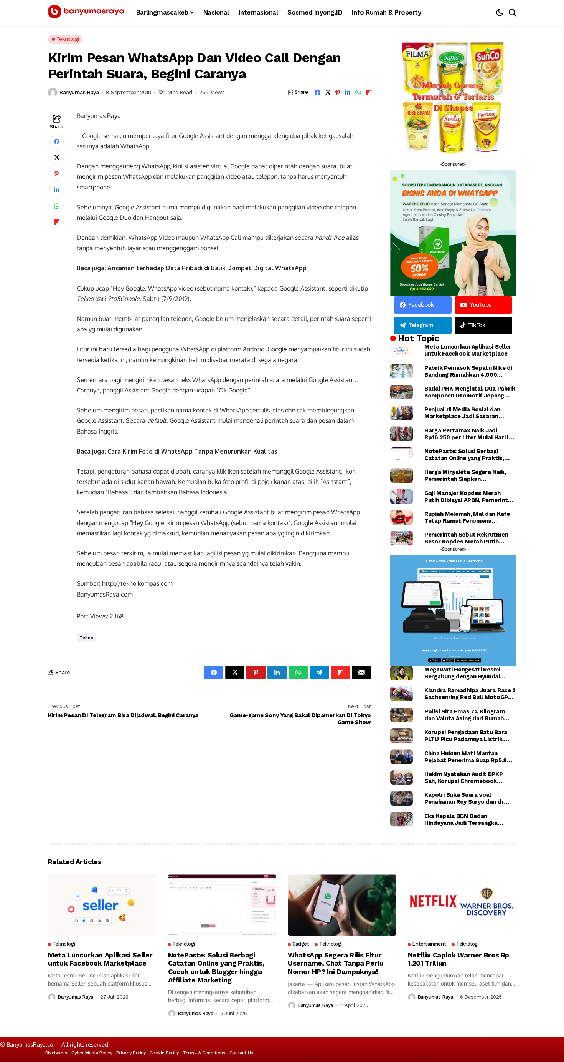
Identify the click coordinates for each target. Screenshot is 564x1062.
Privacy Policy (131, 1052)
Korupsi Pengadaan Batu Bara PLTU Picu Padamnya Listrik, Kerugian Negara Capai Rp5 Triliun (465, 736)
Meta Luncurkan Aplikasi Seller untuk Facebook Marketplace (467, 350)
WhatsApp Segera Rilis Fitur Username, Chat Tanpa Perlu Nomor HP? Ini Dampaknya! (336, 963)
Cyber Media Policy (91, 1052)
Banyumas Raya (79, 92)
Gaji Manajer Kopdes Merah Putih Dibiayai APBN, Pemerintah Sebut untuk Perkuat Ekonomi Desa (469, 497)
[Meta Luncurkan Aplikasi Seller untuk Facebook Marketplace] (401, 350)
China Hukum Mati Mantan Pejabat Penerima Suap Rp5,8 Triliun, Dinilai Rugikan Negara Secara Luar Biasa (465, 757)
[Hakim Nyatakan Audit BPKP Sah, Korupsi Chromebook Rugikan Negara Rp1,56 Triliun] (401, 777)
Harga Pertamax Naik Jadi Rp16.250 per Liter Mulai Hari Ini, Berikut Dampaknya (469, 434)
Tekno (86, 637)
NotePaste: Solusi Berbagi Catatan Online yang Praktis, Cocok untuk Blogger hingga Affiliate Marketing (464, 455)
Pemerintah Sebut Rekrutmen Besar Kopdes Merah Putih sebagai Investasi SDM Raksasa (468, 538)
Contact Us (241, 1052)
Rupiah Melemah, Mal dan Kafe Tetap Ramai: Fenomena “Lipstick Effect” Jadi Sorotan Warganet (467, 517)
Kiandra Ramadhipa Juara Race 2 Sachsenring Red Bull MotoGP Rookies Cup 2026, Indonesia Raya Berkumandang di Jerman (470, 694)
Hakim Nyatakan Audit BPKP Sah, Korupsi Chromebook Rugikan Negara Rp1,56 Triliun (465, 777)
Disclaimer (56, 1052)
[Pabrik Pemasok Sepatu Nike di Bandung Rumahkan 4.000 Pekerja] (401, 371)
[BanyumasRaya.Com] (86, 13)
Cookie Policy (164, 1052)
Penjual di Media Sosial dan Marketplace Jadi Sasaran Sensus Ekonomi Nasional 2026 (468, 413)
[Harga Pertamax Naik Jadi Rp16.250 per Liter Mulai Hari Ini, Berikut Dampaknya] (401, 433)
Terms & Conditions (204, 1052)
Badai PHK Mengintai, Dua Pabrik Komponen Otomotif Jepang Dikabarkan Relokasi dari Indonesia (469, 392)
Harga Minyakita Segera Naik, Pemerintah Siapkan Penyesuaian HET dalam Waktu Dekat (467, 475)
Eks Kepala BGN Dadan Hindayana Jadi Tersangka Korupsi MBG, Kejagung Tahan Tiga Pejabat (465, 819)
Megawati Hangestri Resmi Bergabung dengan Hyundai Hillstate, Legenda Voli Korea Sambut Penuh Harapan (464, 673)
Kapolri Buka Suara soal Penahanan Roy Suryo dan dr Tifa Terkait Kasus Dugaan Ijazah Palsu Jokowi (464, 798)
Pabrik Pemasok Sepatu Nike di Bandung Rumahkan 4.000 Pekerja (468, 371)
